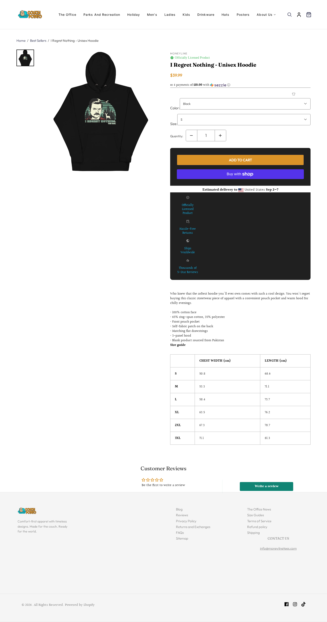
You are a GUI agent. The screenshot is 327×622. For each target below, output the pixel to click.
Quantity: (176, 136)
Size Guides (255, 515)
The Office (67, 14)
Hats (225, 14)
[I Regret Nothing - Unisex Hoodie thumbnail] (25, 58)
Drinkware (205, 14)
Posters (243, 14)
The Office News (259, 509)
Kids (186, 14)
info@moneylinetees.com (278, 548)
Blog (179, 509)
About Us (264, 14)
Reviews (182, 515)
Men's (152, 14)
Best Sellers (38, 40)
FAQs (180, 532)
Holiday (133, 14)
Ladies (170, 14)
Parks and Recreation (101, 14)
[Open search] (289, 14)
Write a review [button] (267, 486)
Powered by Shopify (80, 605)
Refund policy (257, 527)
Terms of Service (259, 521)
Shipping (253, 532)
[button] (240, 85)
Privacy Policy (186, 521)
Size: (173, 124)
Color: (175, 108)
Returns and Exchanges (193, 527)
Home (21, 40)
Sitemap (182, 538)
